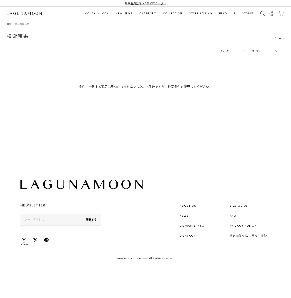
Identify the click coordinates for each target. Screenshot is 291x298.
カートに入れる (281, 13)
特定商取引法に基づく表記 (248, 236)
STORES (248, 13)
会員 (272, 13)
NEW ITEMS (124, 13)
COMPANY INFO (192, 226)
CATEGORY (147, 13)
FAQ (233, 216)
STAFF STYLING (200, 13)
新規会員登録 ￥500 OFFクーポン (145, 3)
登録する (91, 219)
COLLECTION (173, 13)
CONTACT (188, 236)
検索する (263, 13)
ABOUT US (188, 206)
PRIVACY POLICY (243, 226)
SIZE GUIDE (239, 206)
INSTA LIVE (227, 13)
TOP (9, 23)
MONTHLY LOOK (97, 13)
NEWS (184, 216)
